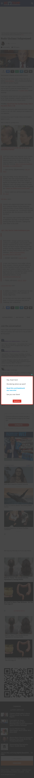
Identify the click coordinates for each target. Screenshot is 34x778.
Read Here (17, 401)
